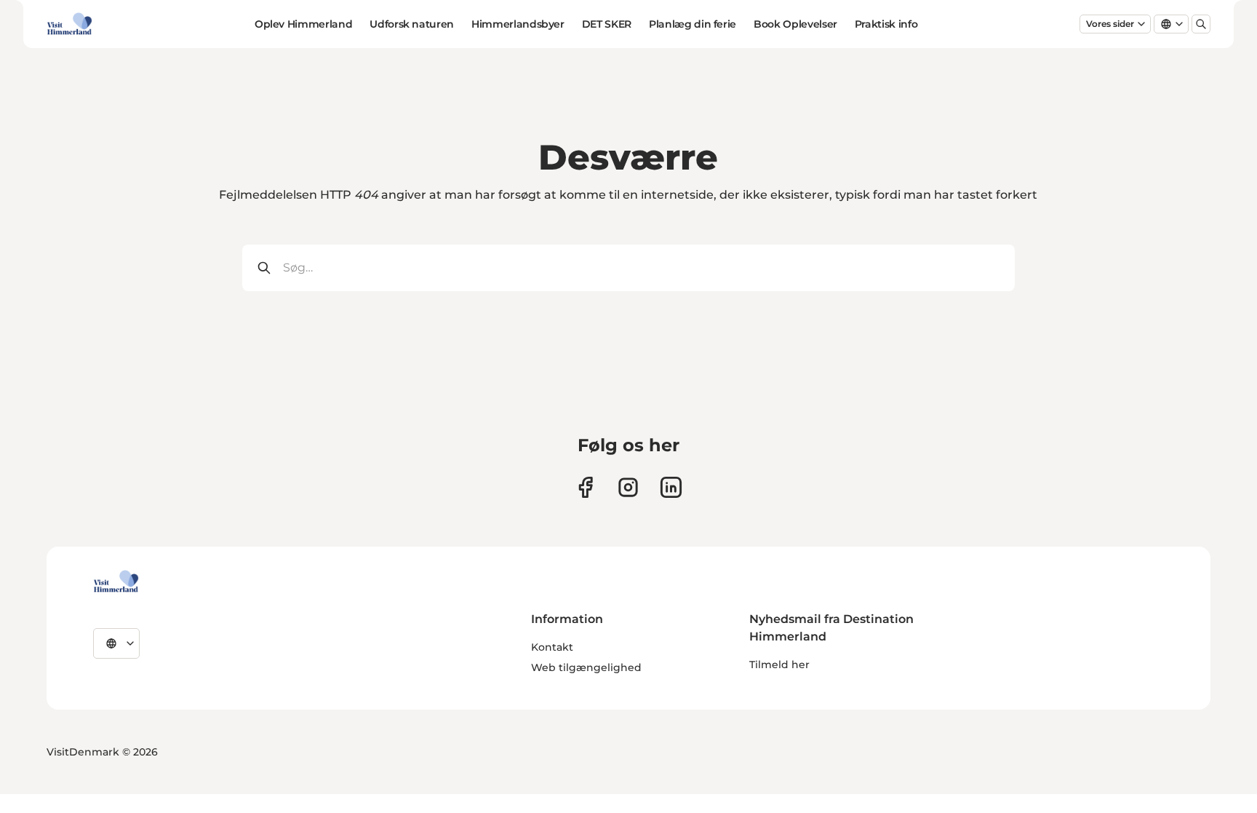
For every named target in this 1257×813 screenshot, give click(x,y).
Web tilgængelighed (586, 667)
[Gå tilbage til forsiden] (69, 24)
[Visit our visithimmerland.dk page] (628, 487)
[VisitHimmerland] (116, 581)
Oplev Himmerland (303, 24)
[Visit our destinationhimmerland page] (671, 487)
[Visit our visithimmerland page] (585, 487)
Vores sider (1110, 23)
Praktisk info (886, 24)
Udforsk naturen (412, 24)
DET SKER (606, 24)
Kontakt (552, 647)
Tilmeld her (779, 664)
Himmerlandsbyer (517, 24)
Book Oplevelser (795, 24)
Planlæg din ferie (692, 24)
